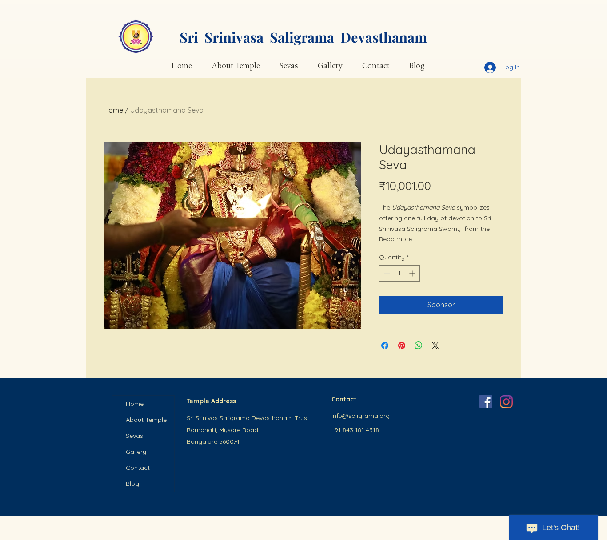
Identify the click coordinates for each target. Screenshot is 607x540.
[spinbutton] (399, 273)
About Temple (146, 420)
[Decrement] (385, 273)
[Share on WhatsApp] (418, 345)
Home (113, 110)
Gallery (136, 452)
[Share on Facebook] (384, 345)
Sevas (134, 436)
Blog (132, 484)
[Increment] (413, 273)
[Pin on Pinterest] (401, 345)
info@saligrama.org (360, 416)
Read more (395, 239)
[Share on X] (435, 345)
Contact (138, 468)
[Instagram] (506, 401)
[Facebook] (485, 401)
